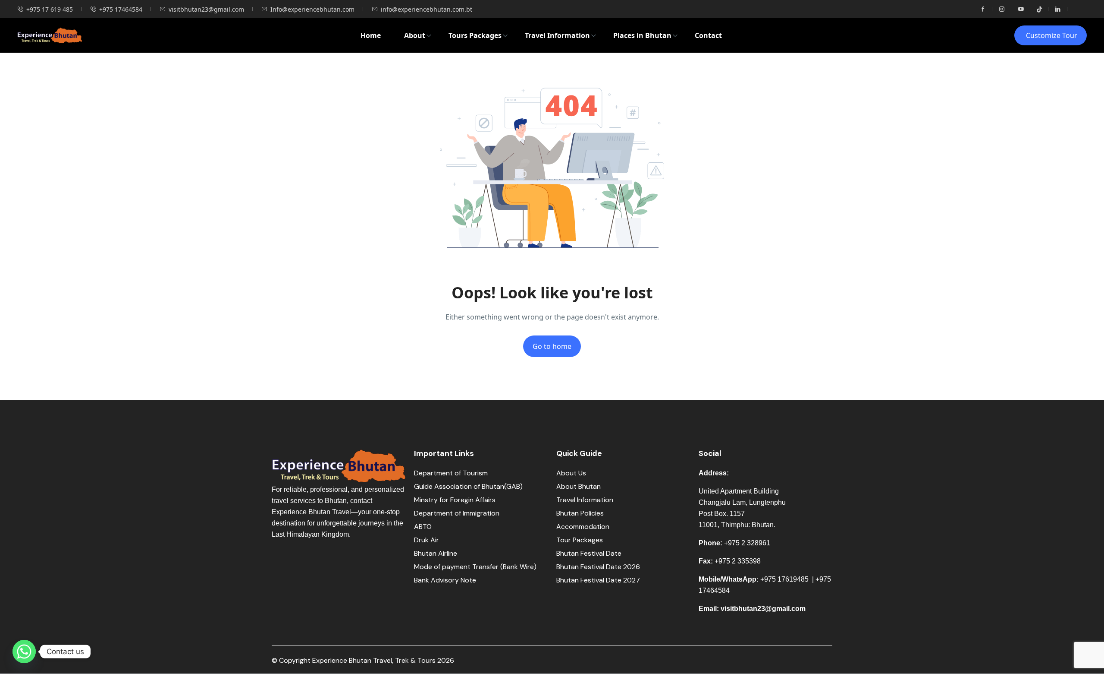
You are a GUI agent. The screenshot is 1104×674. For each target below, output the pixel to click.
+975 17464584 (120, 9)
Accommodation (582, 526)
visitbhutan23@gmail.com (206, 9)
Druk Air (426, 539)
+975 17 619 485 (49, 9)
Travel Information (557, 35)
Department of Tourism (451, 473)
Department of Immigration (456, 513)
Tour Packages (579, 539)
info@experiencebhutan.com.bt (426, 9)
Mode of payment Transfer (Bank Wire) (476, 566)
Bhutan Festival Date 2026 (598, 566)
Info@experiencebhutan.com (312, 9)
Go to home (552, 346)
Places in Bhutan (642, 35)
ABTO (423, 526)
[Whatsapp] (24, 651)
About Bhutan (578, 486)
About (414, 35)
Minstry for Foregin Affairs (455, 499)
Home (371, 35)
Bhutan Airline (435, 553)
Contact (708, 35)
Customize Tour (1051, 35)
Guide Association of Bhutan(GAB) (468, 486)
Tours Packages (475, 35)
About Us (571, 473)
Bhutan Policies (580, 513)
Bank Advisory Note (445, 580)
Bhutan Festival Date (588, 553)
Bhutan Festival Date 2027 (598, 580)
